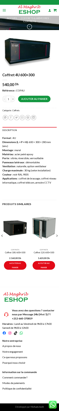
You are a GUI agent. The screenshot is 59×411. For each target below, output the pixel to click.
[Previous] (2, 242)
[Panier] (55, 10)
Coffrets (29, 21)
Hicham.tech (37, 406)
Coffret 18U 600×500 (15, 252)
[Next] (56, 242)
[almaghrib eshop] (29, 10)
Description (9, 130)
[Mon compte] (49, 10)
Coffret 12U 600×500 (44, 252)
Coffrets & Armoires (35, 18)
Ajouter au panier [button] (15, 265)
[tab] (29, 130)
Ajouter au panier (34, 98)
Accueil (12, 18)
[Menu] (4, 10)
